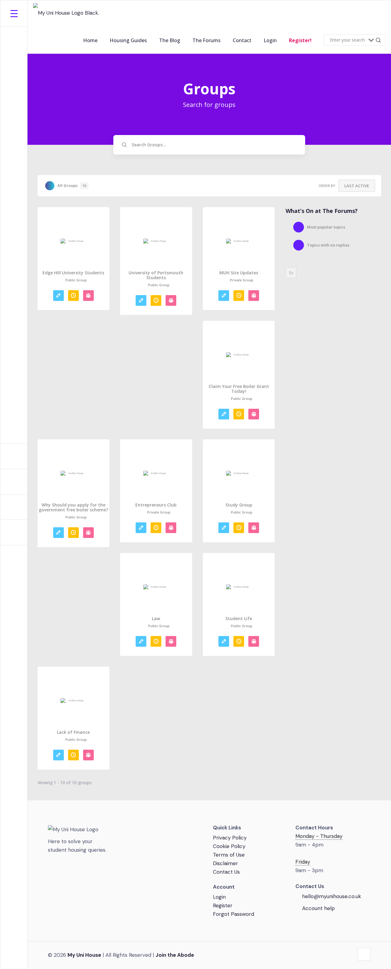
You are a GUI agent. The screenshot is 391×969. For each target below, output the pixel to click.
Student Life (238, 618)
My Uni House (84, 955)
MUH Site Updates (238, 272)
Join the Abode (174, 955)
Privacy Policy (230, 837)
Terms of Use (229, 854)
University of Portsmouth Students (156, 275)
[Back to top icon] (364, 954)
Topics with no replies (328, 245)
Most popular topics (326, 227)
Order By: (327, 185)
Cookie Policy (229, 846)
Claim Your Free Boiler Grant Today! (239, 389)
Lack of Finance (73, 732)
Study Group (238, 505)
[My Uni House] (67, 13)
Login (219, 897)
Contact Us (226, 871)
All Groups (71, 185)
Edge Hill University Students (73, 272)
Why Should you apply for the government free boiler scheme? (73, 507)
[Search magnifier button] (379, 40)
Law (156, 618)
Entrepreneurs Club (156, 505)
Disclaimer (225, 863)
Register (222, 905)
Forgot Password (233, 914)
